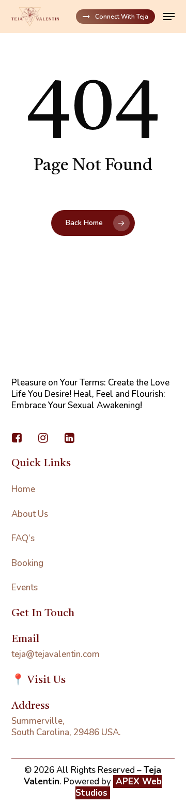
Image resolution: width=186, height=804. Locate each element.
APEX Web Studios (118, 787)
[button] (169, 16)
